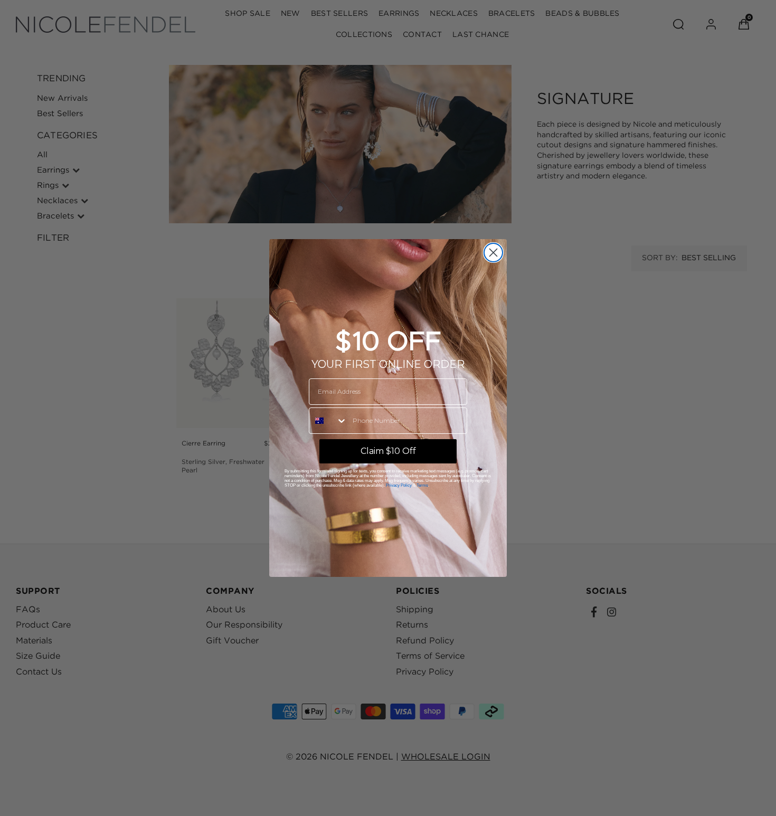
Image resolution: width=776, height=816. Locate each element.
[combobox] (328, 420)
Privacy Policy (399, 485)
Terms (422, 485)
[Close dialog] (493, 252)
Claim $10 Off (388, 451)
